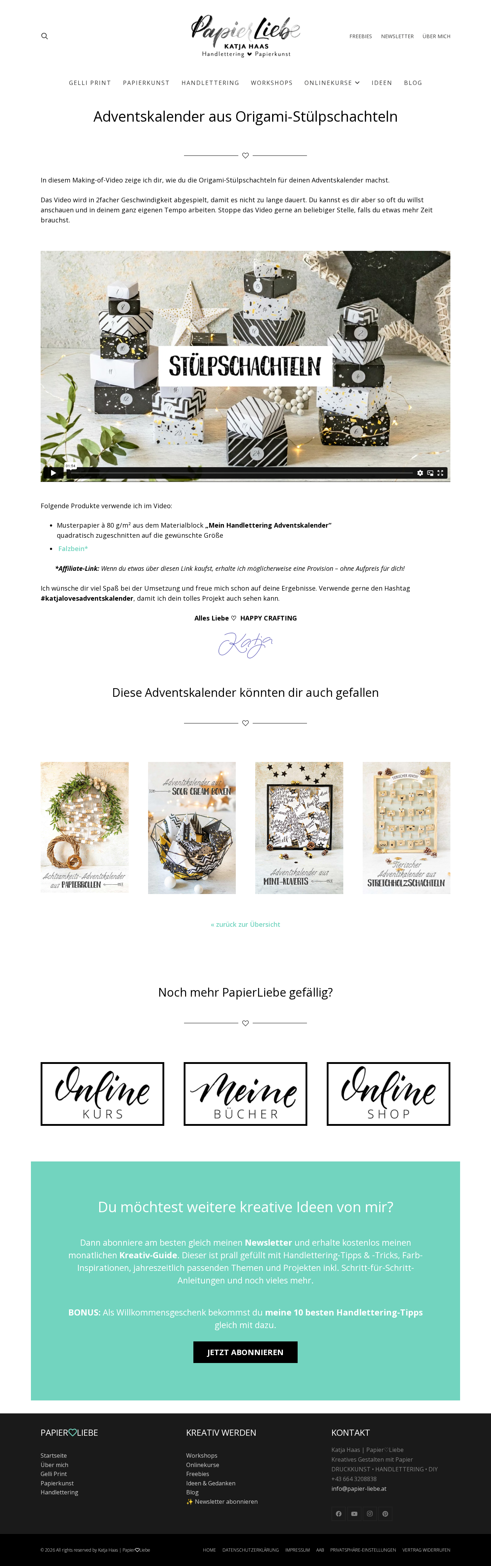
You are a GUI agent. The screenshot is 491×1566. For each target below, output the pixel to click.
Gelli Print (54, 1474)
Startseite (54, 1455)
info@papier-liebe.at (358, 1489)
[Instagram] (370, 1514)
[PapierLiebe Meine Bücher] (245, 1094)
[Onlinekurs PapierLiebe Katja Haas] (102, 1094)
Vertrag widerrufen (426, 1550)
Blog (192, 1492)
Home (209, 1550)
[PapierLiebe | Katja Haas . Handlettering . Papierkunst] (246, 36)
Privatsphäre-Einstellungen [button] (363, 1550)
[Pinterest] (385, 1514)
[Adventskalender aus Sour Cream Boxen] (192, 828)
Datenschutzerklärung (250, 1550)
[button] (44, 36)
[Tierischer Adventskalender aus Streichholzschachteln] (407, 828)
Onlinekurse (202, 1465)
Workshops (201, 1455)
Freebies (197, 1474)
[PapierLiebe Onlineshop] (388, 1094)
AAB (320, 1550)
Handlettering (59, 1492)
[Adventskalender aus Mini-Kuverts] (299, 828)
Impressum (297, 1550)
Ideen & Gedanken (210, 1483)
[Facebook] (338, 1514)
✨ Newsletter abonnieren (222, 1502)
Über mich (54, 1465)
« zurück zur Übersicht (245, 924)
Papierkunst (57, 1483)
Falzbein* (73, 548)
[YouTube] (354, 1514)
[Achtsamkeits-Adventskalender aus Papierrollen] (85, 828)
